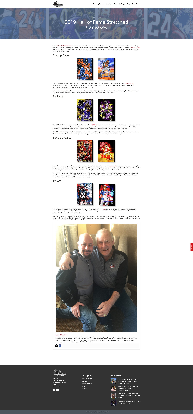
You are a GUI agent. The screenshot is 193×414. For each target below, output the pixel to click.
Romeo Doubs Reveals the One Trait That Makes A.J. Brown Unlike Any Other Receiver (129, 395)
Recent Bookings (119, 4)
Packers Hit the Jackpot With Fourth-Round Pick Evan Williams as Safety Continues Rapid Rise (128, 381)
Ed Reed (94, 125)
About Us (135, 4)
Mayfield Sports (135, 48)
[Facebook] (60, 345)
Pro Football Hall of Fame (64, 46)
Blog (128, 4)
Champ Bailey (129, 84)
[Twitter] (56, 345)
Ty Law (103, 209)
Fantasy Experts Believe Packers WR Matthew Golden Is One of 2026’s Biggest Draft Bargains (128, 388)
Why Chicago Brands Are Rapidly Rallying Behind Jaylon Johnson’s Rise (129, 402)
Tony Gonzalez (112, 166)
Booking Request (98, 4)
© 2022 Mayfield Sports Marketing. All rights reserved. (97, 412)
